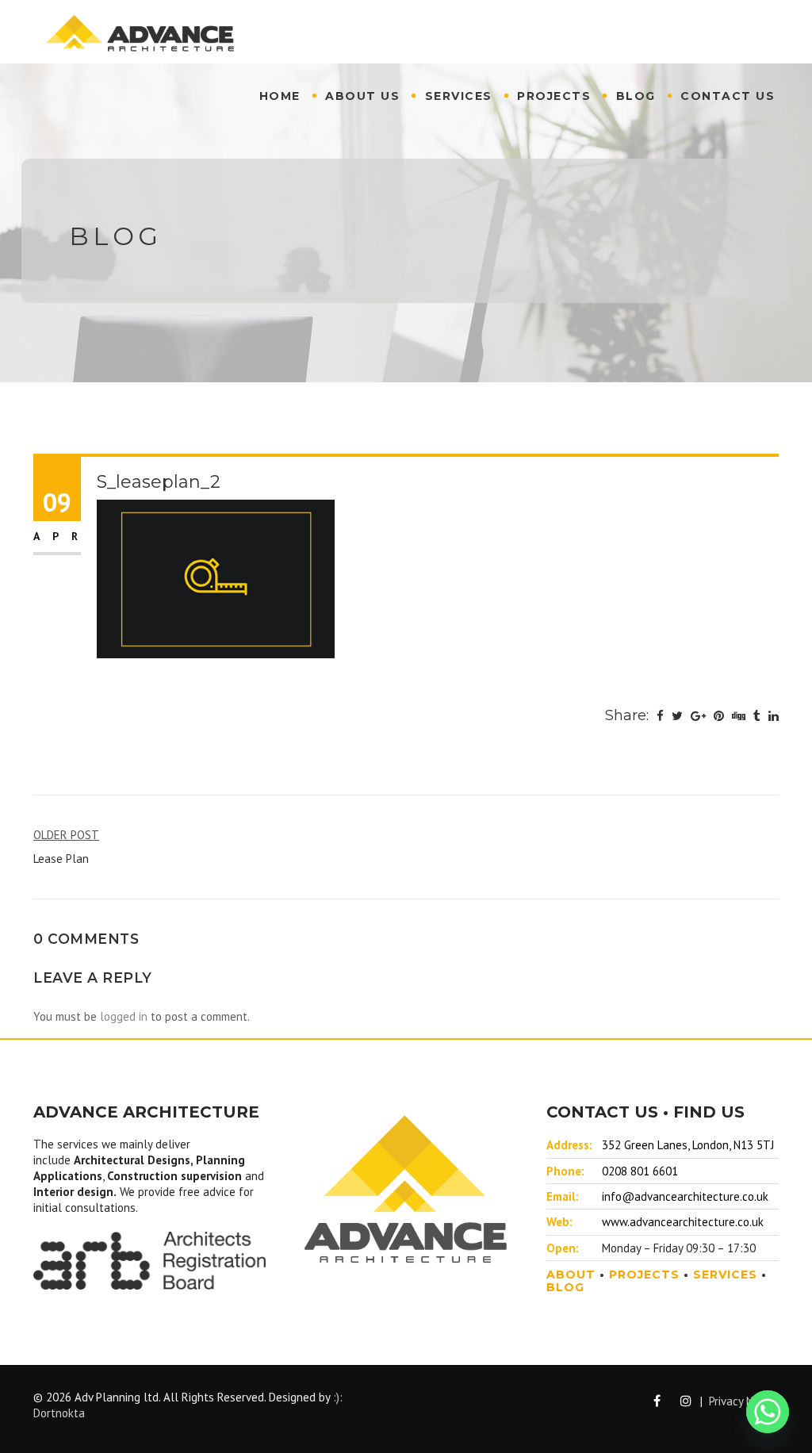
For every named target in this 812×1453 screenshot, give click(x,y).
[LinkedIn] (773, 716)
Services (458, 96)
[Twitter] (677, 716)
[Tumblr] (756, 716)
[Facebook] (660, 716)
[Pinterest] (719, 716)
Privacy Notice (744, 1401)
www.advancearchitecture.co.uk (683, 1221)
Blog (636, 96)
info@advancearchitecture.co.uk (685, 1196)
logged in (123, 1016)
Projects (554, 96)
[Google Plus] (698, 716)
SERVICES (725, 1274)
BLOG (565, 1287)
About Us (362, 96)
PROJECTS (644, 1274)
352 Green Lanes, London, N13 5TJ (688, 1144)
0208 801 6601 (640, 1171)
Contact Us (727, 96)
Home (280, 96)
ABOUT (571, 1274)
